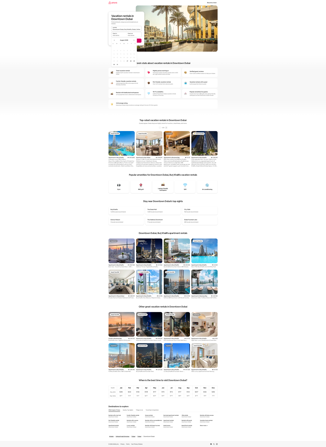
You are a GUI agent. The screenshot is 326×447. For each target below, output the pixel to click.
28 (130, 61)
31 (117, 64)
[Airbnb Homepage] (112, 2)
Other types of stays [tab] (114, 410)
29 (134, 61)
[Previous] (160, 127)
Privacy (122, 444)
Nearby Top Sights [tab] (128, 410)
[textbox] (119, 35)
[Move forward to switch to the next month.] (133, 40)
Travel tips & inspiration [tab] (152, 410)
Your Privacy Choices (137, 444)
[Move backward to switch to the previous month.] (114, 40)
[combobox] (126, 29)
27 (127, 61)
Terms (128, 444)
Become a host (212, 3)
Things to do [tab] (139, 410)
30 (114, 64)
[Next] (166, 127)
